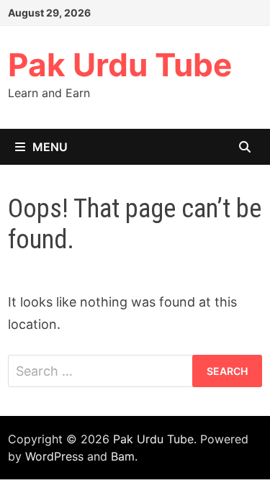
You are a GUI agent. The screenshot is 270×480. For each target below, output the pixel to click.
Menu (50, 147)
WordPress (54, 456)
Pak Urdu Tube (120, 64)
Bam (123, 456)
